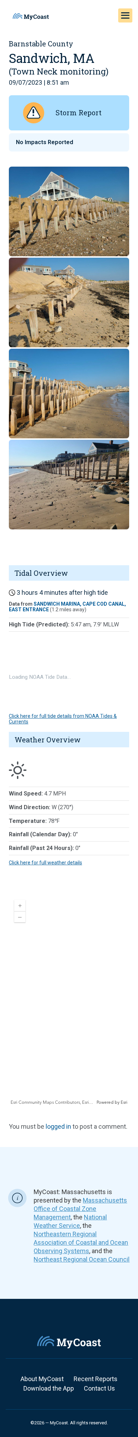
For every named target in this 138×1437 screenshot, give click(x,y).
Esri (124, 1102)
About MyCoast (42, 1379)
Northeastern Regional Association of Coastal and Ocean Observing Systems (81, 1242)
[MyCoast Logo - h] (31, 16)
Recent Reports (95, 1379)
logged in (58, 1126)
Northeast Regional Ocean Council (82, 1259)
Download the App (48, 1388)
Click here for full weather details (45, 862)
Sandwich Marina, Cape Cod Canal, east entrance (67, 606)
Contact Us (99, 1388)
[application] (69, 1000)
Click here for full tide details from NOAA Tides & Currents (63, 718)
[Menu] (125, 15)
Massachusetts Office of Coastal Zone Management (80, 1209)
